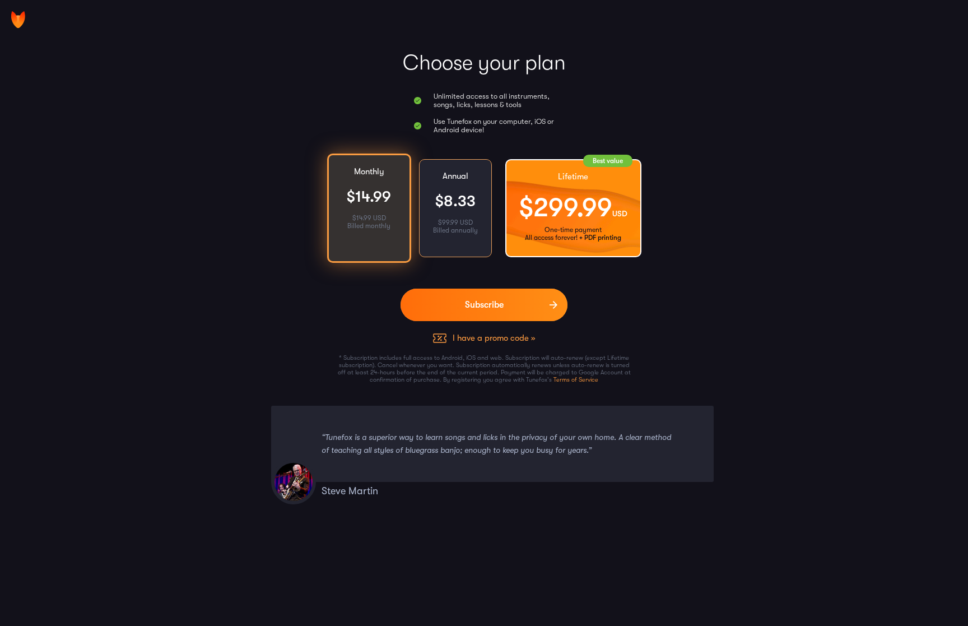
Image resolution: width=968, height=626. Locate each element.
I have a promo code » (494, 338)
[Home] (18, 19)
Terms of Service (575, 379)
